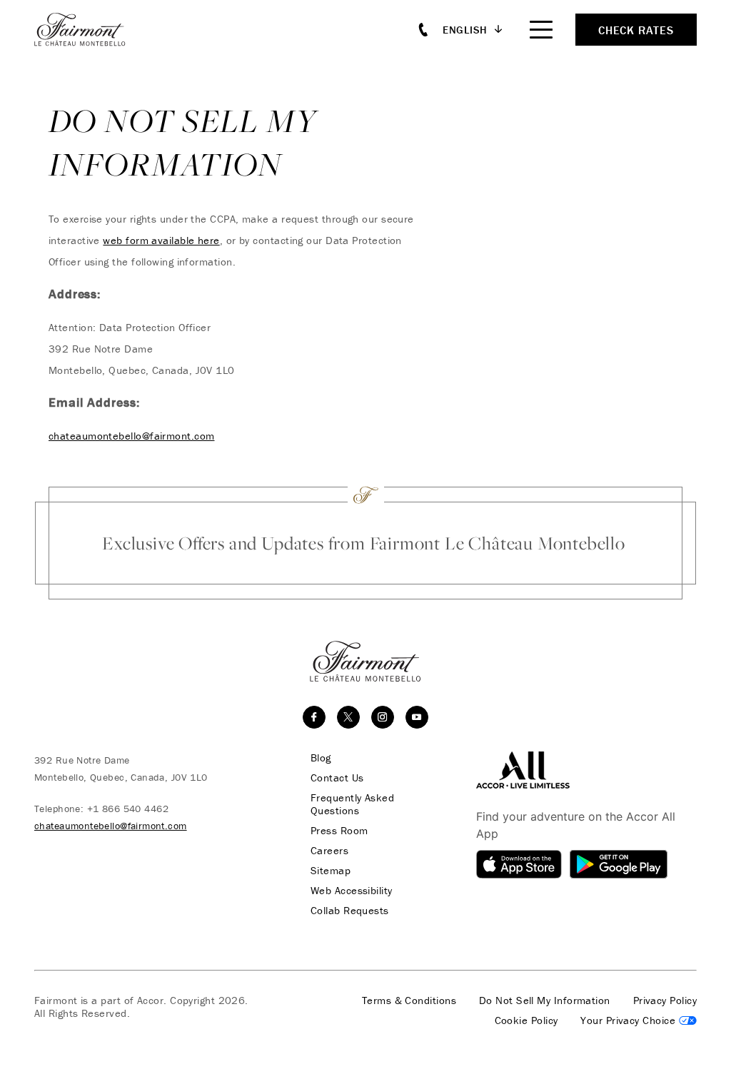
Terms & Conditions (409, 1000)
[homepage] (87, 29)
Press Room (339, 830)
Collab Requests (350, 910)
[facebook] (314, 717)
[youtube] (416, 717)
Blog (321, 757)
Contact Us (337, 777)
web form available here (161, 240)
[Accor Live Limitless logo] (523, 768)
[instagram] (382, 717)
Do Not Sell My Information (544, 1000)
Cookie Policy (526, 1020)
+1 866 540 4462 (127, 808)
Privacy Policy (665, 1000)
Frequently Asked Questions (352, 804)
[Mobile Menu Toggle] (541, 29)
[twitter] (348, 717)
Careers (329, 850)
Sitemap (331, 870)
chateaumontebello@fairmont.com (132, 435)
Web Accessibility (352, 890)
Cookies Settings (638, 1020)
